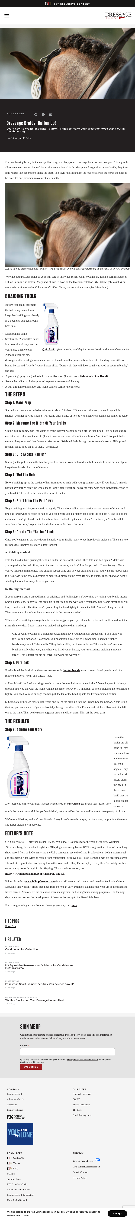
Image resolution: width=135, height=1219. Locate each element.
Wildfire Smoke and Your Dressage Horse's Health (35, 1000)
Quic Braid (48, 349)
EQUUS (76, 1099)
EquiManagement (81, 1104)
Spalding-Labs (14, 1179)
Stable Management (82, 1115)
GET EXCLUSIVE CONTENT (72, 4)
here (74, 905)
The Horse (77, 1110)
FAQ (15, 1168)
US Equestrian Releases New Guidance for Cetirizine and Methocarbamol (39, 966)
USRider (11, 1173)
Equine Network (14, 1094)
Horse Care (12, 946)
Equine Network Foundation (20, 1195)
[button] (35, 114)
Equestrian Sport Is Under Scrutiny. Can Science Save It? (40, 984)
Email (24, 1045)
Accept (117, 1213)
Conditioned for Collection (21, 949)
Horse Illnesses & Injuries (21, 997)
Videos (16, 1163)
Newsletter (12, 1104)
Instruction (12, 981)
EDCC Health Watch (17, 1184)
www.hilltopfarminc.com (40, 881)
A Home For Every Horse (18, 1189)
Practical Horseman (82, 1094)
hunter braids (71, 670)
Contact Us (18, 1158)
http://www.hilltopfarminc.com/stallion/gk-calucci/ (34, 873)
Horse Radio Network (17, 1200)
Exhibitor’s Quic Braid (93, 376)
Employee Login (15, 1110)
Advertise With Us (15, 1099)
